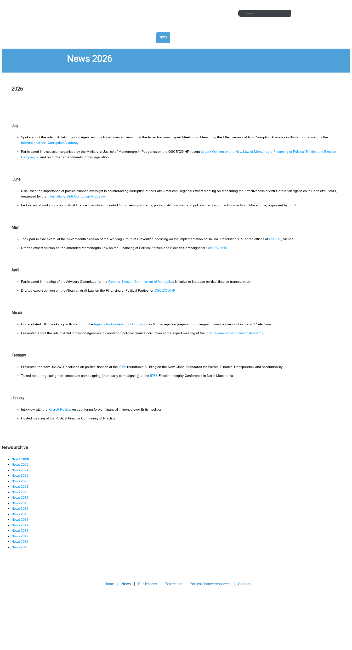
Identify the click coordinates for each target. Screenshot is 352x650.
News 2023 (19, 475)
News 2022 (19, 481)
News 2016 (19, 514)
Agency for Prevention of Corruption (121, 324)
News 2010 (19, 547)
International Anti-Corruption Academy (49, 143)
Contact (279, 37)
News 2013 (19, 530)
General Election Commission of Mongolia (140, 281)
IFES (292, 205)
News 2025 (19, 464)
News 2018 (19, 503)
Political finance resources (245, 37)
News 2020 (19, 492)
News (163, 37)
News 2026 (20, 459)
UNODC (275, 239)
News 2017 (19, 508)
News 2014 (19, 525)
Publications (184, 37)
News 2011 (19, 541)
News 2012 (19, 536)
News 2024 (19, 470)
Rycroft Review (59, 409)
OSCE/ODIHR (216, 248)
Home (146, 37)
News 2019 (19, 497)
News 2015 (19, 519)
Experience (210, 37)
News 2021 (19, 486)
